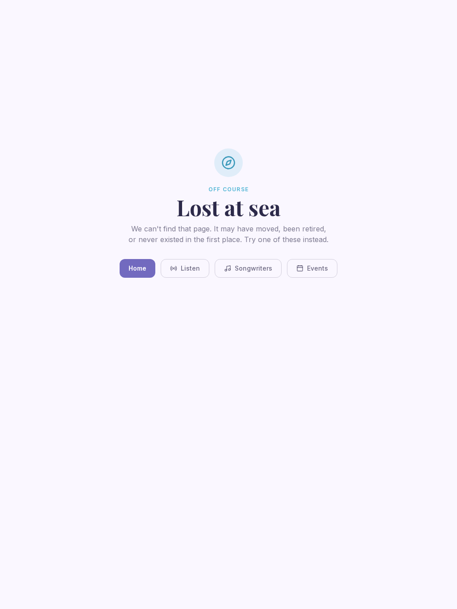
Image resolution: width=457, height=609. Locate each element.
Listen (190, 268)
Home (137, 268)
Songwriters (253, 268)
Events (317, 268)
